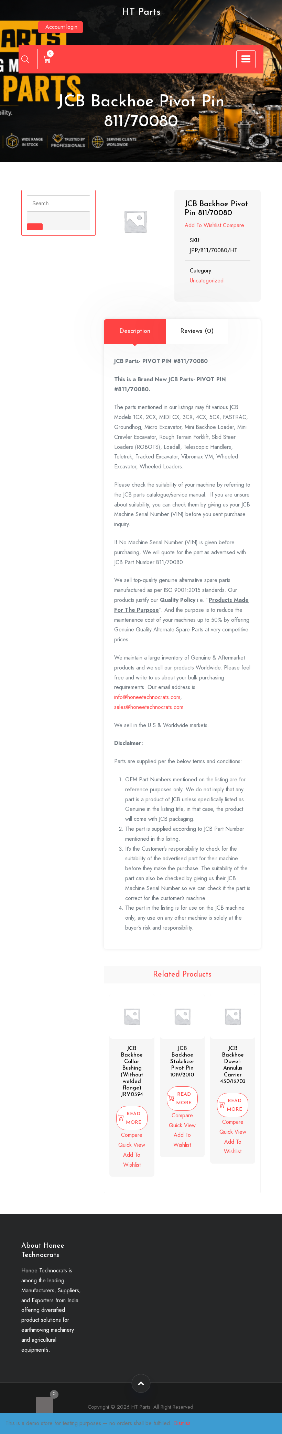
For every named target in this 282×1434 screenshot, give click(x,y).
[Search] (25, 59)
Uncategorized (207, 280)
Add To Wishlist (203, 225)
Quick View (131, 1145)
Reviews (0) (197, 331)
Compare (233, 225)
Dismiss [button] (182, 1423)
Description (134, 331)
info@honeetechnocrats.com (147, 697)
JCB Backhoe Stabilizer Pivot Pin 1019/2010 (182, 1062)
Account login (61, 27)
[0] (44, 1405)
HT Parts (141, 12)
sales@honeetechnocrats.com (148, 707)
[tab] (135, 331)
